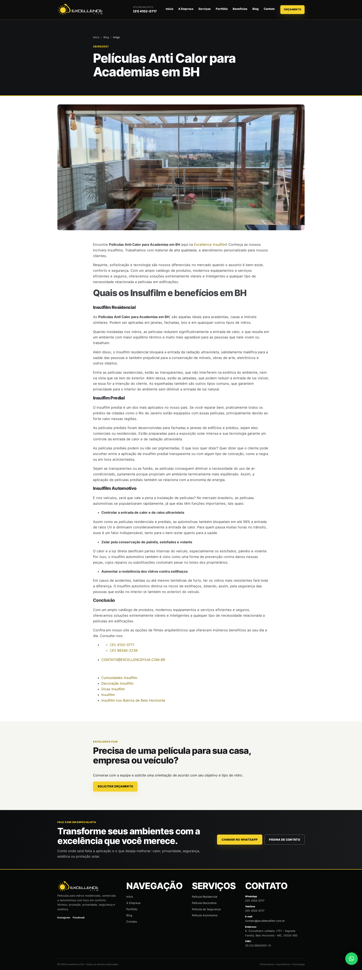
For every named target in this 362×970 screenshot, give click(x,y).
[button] (351, 958)
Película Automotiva (204, 915)
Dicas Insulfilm (113, 689)
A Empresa (185, 8)
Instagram (63, 917)
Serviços (204, 8)
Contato (269, 8)
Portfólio (222, 8)
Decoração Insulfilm (117, 683)
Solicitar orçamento (115, 786)
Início (169, 8)
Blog (255, 8)
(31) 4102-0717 (145, 11)
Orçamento (292, 9)
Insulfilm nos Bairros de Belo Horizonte (133, 700)
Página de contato (284, 839)
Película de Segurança (206, 909)
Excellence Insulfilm (210, 244)
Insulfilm (108, 695)
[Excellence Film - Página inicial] (80, 10)
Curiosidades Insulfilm (119, 678)
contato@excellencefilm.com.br (265, 920)
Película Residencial (204, 896)
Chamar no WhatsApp (240, 839)
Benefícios (240, 8)
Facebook (79, 917)
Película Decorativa (204, 903)
